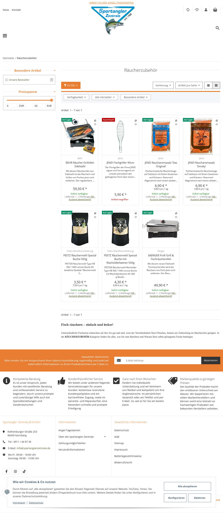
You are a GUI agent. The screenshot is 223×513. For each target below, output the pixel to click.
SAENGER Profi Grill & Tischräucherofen (161, 257)
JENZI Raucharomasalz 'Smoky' (201, 164)
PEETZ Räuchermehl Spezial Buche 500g (79, 257)
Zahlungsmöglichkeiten (72, 443)
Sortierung (162, 85)
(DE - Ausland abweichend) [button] (82, 198)
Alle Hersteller (103, 97)
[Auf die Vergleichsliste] (95, 120)
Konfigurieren (176, 497)
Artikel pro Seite (187, 85)
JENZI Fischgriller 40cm (120, 162)
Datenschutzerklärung (65, 360)
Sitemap (119, 443)
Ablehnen (199, 497)
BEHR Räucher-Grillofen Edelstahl (80, 164)
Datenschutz (121, 430)
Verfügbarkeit (75, 97)
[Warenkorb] (215, 9)
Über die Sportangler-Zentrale (76, 436)
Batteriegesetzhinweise (127, 456)
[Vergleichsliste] (188, 9)
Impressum (121, 449)
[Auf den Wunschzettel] (95, 124)
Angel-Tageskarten (69, 430)
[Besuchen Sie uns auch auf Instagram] (15, 471)
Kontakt (16, 9)
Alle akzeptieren (187, 486)
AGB (116, 436)
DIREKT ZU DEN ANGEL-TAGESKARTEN (111, 2)
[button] (197, 9)
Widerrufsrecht (123, 462)
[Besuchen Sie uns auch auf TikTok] (24, 471)
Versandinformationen (72, 449)
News (6, 9)
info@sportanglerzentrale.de (33, 448)
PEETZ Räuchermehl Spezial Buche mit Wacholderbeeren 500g (120, 259)
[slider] (51, 100)
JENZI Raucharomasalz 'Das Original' (161, 164)
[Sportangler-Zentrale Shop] (113, 36)
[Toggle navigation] (35, 36)
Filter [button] (71, 85)
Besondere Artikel (134, 97)
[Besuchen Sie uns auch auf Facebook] (6, 471)
